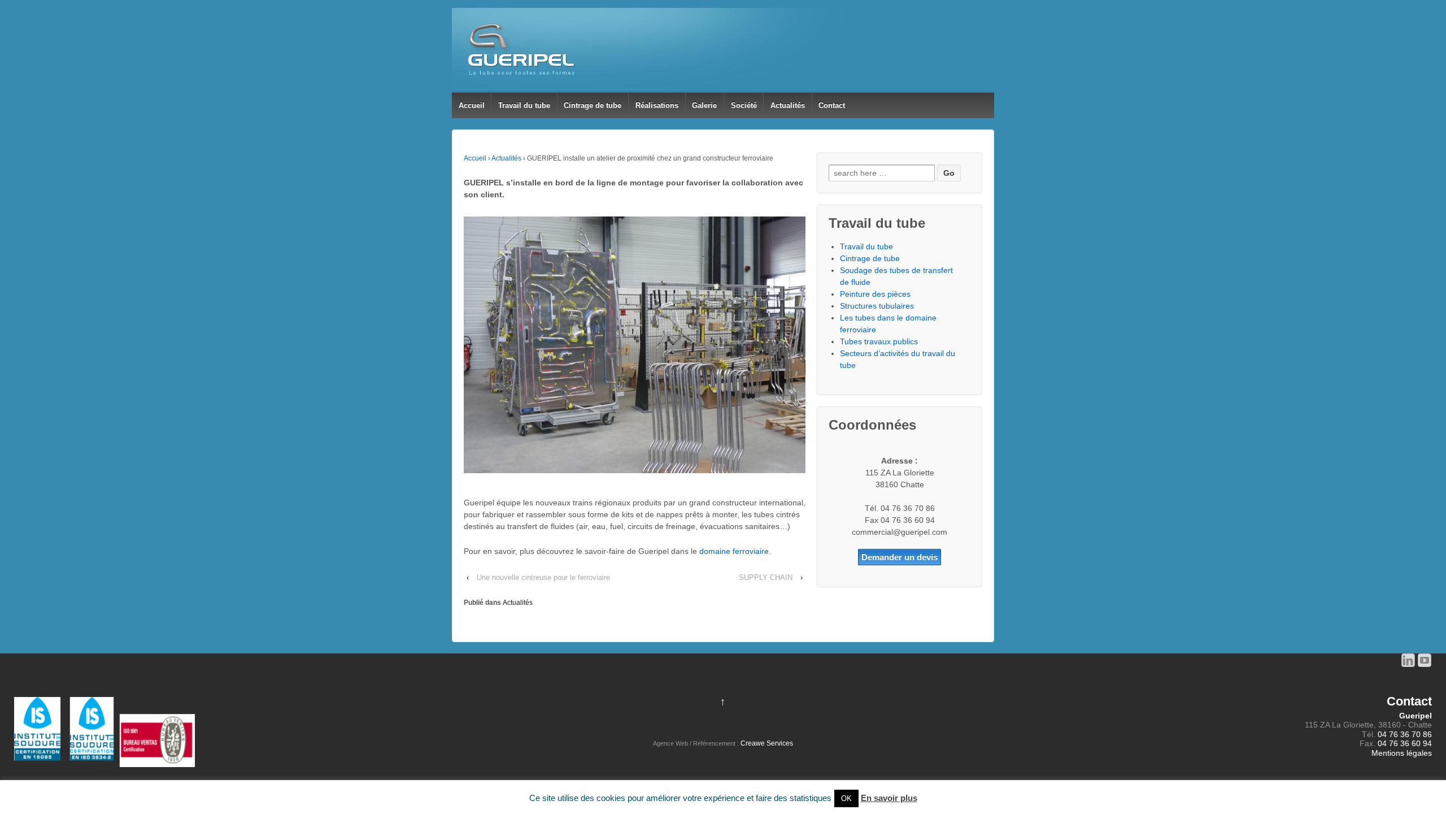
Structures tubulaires (877, 305)
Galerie (704, 105)
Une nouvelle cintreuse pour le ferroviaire (543, 577)
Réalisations (656, 105)
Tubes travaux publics (879, 341)
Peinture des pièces (875, 293)
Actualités (787, 105)
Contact (831, 105)
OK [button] (846, 798)
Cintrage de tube (592, 105)
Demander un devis (899, 557)
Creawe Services (767, 743)
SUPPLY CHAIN (765, 577)
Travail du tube (524, 105)
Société (744, 105)
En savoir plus (889, 798)
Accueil (472, 105)
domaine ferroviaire (734, 551)
